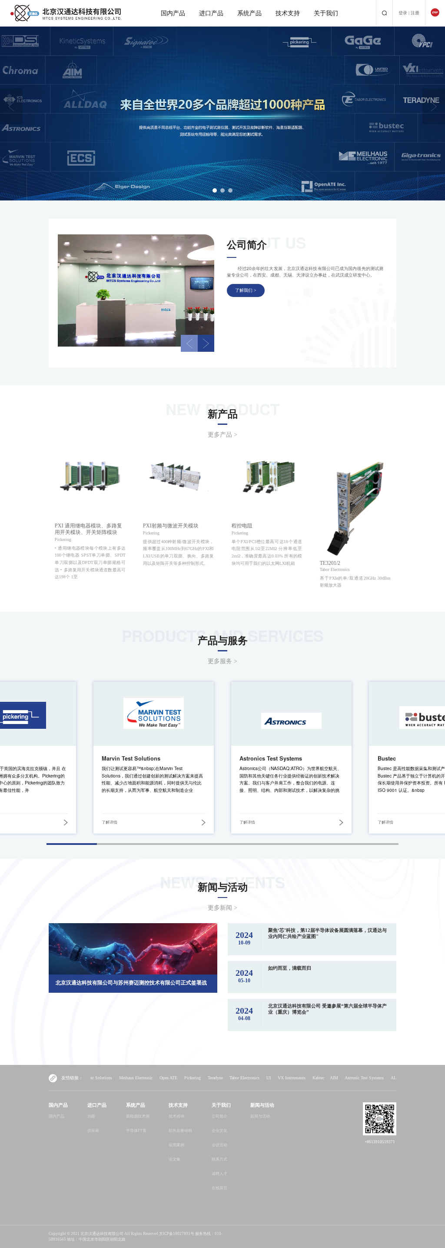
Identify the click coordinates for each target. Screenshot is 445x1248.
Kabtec (265, 1077)
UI (215, 1077)
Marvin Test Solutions (131, 758)
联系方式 (219, 1159)
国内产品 (173, 13)
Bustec (387, 758)
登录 (403, 12)
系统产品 (249, 13)
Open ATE (115, 1077)
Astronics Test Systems (270, 758)
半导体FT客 (136, 1130)
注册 (415, 12)
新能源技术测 (137, 1116)
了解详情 (109, 822)
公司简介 (219, 1116)
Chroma (388, 1077)
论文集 (174, 1159)
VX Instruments (238, 1077)
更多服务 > (222, 661)
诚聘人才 (219, 1173)
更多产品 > (222, 434)
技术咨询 (176, 1116)
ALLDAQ (346, 1077)
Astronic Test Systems (311, 1077)
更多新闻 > (222, 907)
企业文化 (219, 1130)
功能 (91, 1116)
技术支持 (288, 13)
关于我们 (326, 13)
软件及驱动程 (180, 1130)
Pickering (139, 1077)
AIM (281, 1077)
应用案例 (176, 1145)
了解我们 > (245, 290)
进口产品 (211, 13)
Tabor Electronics (191, 1077)
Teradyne (162, 1077)
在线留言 (219, 1188)
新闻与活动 (260, 1116)
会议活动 (219, 1145)
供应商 (93, 1130)
